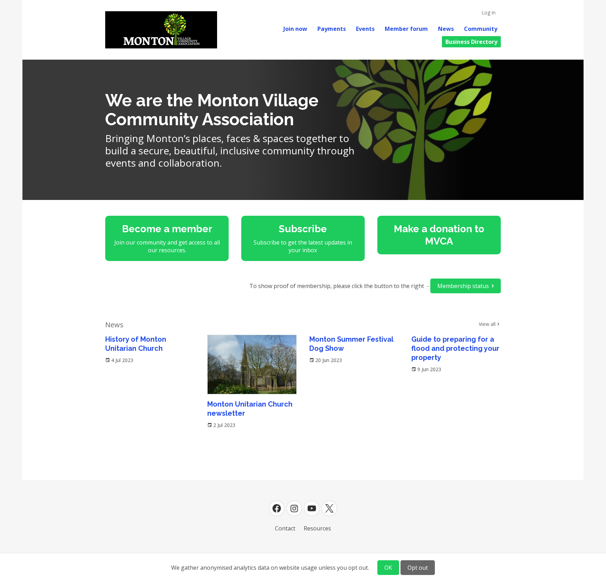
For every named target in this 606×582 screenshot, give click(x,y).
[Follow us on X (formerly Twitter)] (329, 508)
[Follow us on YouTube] (311, 508)
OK (388, 567)
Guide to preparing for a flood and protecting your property (455, 348)
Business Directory (471, 42)
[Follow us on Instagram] (294, 508)
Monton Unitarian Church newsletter (249, 408)
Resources (317, 528)
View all (487, 324)
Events (365, 29)
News (446, 29)
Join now (295, 29)
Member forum (406, 29)
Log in (489, 12)
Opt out (418, 567)
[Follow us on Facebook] (276, 508)
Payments (331, 29)
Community (480, 29)
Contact (285, 528)
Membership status (463, 286)
